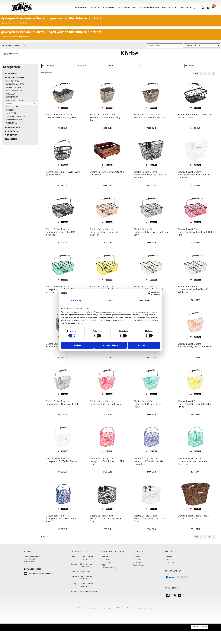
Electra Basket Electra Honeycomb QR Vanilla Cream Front (61, 462)
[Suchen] (181, 46)
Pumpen (10, 110)
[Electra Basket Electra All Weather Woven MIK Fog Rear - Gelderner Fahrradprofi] (62, 92)
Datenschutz (106, 562)
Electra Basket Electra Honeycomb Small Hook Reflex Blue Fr (61, 519)
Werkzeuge (11, 123)
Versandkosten (138, 562)
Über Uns (184, 8)
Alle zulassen (143, 345)
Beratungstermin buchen (146, 8)
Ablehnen (77, 345)
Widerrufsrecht (138, 565)
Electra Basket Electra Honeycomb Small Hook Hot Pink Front (107, 462)
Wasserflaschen (14, 120)
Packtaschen (12, 107)
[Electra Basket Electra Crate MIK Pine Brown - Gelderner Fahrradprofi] (107, 150)
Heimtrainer (12, 97)
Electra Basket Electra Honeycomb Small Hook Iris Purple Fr (148, 462)
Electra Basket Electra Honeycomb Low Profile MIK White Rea (193, 290)
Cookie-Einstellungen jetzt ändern (15, 23)
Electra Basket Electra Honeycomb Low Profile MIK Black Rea (60, 232)
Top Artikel (11, 135)
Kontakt (105, 557)
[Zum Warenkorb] (212, 9)
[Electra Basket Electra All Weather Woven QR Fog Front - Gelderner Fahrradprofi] (151, 92)
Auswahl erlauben (110, 345)
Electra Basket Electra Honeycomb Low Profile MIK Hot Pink (195, 232)
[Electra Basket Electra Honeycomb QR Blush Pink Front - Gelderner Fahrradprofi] (195, 322)
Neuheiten (11, 139)
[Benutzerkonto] (208, 8)
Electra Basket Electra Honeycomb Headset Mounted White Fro (194, 175)
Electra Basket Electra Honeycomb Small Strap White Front (150, 519)
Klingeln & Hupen (14, 101)
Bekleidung (11, 132)
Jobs (197, 8)
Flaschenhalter (14, 91)
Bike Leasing (168, 8)
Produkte (79, 8)
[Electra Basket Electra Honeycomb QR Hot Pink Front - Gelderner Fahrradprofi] (107, 379)
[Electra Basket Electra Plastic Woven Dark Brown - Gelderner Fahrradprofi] (195, 494)
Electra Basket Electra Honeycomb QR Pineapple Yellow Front (195, 404)
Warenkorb (108, 8)
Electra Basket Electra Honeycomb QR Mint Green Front (148, 404)
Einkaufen (122, 8)
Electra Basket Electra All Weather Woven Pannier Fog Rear (105, 118)
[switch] (97, 335)
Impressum (106, 560)
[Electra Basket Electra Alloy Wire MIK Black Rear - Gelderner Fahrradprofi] (195, 92)
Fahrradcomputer (15, 84)
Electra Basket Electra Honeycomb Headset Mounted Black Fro (150, 175)
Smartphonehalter (15, 117)
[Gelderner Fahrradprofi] (22, 7)
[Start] (3, 46)
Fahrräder (11, 74)
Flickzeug (11, 94)
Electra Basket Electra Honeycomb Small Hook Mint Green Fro (193, 462)
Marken (151, 608)
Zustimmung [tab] (76, 301)
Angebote (94, 8)
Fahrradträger (13, 88)
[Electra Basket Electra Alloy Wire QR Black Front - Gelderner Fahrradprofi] (62, 150)
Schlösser (11, 113)
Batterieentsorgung (109, 568)
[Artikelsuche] (203, 8)
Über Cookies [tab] (145, 301)
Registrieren (169, 560)
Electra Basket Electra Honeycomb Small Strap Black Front (105, 519)
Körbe (25, 46)
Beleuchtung (12, 81)
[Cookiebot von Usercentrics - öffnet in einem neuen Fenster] (150, 293)
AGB (103, 565)
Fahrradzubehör (13, 46)
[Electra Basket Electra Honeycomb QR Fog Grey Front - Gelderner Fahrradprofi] (62, 379)
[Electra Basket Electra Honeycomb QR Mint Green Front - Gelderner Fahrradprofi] (151, 379)
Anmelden (168, 557)
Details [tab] (110, 301)
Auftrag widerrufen (199, 627)
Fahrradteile (12, 128)
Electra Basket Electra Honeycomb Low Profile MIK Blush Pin (104, 232)
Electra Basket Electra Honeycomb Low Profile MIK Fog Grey (151, 232)
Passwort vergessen (172, 562)
